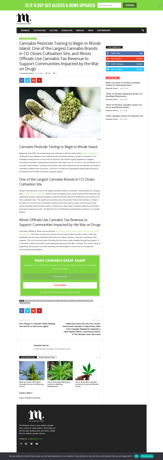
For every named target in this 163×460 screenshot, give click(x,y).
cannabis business (32, 301)
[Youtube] (37, 444)
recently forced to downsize (34, 194)
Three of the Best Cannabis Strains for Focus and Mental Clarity (86, 384)
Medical (80, 30)
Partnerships (104, 30)
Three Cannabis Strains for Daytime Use (124, 116)
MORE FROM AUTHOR (47, 357)
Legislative (66, 30)
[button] (143, 30)
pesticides (88, 301)
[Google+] (27, 444)
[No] (160, 456)
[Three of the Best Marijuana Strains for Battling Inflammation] (60, 370)
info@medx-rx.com (35, 439)
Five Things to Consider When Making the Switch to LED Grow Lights (37, 324)
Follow (139, 59)
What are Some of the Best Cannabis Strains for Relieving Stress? (31, 384)
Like (140, 53)
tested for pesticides (90, 153)
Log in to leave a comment (29, 398)
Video (90, 30)
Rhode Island (25, 303)
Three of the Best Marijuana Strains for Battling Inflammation (58, 384)
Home (21, 36)
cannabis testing (70, 301)
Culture (53, 30)
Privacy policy (147, 456)
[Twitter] (32, 444)
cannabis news (45, 301)
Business (25, 30)
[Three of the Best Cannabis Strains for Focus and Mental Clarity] (88, 370)
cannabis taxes (57, 301)
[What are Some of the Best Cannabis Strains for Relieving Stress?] (32, 370)
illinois (80, 301)
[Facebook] (21, 444)
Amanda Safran (27, 73)
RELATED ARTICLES (28, 357)
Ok (136, 456)
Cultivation (39, 30)
